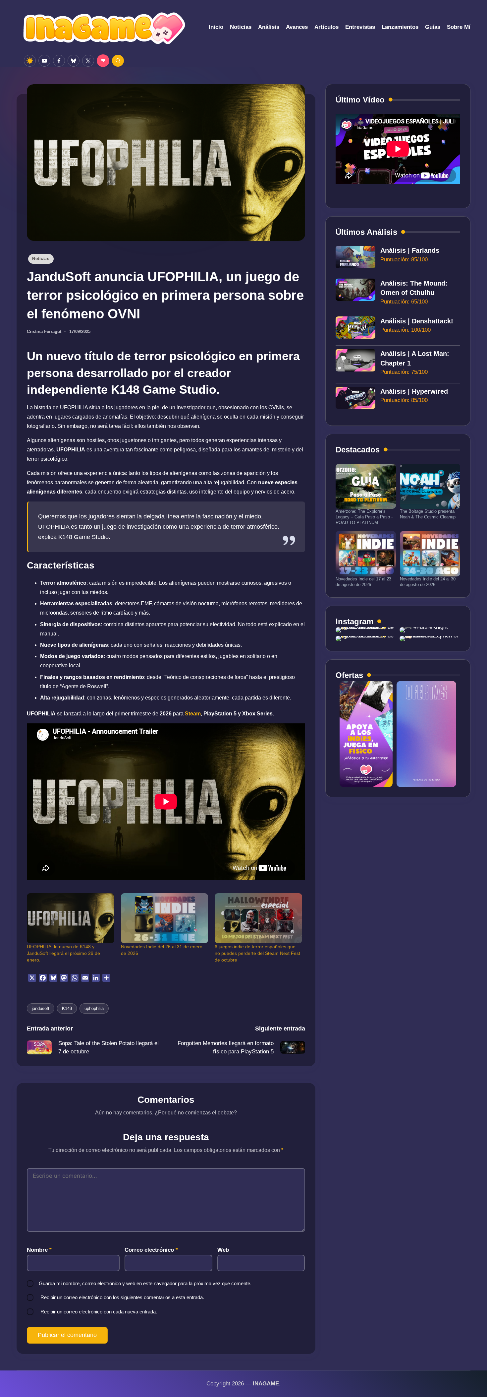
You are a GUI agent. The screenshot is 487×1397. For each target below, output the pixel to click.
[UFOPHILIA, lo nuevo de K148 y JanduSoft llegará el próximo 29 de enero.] (70, 918)
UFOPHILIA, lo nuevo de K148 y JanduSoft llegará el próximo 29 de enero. (63, 953)
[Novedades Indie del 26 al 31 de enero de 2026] (164, 918)
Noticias (41, 258)
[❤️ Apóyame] (103, 60)
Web (223, 1250)
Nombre (39, 1250)
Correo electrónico (151, 1250)
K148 (67, 1008)
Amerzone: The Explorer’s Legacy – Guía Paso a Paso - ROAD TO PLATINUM (364, 517)
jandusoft (40, 1008)
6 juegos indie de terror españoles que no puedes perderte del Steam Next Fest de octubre (257, 953)
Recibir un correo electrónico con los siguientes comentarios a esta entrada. (122, 1297)
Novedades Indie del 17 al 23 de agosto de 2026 (363, 581)
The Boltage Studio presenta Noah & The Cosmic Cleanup (428, 514)
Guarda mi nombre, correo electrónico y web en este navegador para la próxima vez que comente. (145, 1283)
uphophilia (94, 1008)
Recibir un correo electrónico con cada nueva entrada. (98, 1311)
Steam (193, 713)
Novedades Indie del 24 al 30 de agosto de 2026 (428, 581)
